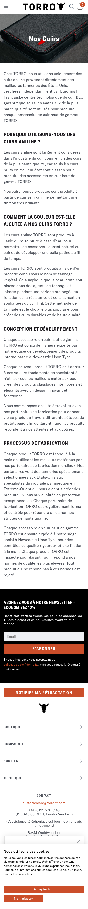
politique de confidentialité (21, 664)
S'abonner (44, 648)
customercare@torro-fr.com (44, 803)
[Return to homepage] (44, 6)
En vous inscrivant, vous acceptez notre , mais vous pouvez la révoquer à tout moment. (42, 664)
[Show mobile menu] (6, 7)
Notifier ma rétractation (44, 692)
